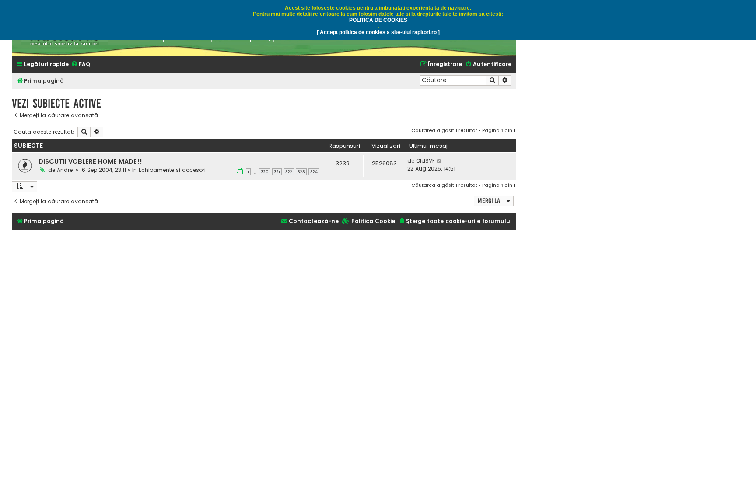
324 (314, 171)
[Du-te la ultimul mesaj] (439, 161)
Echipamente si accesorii (173, 170)
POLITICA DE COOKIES (378, 20)
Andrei (65, 170)
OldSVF (425, 160)
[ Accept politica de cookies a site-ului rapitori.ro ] (378, 32)
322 (288, 171)
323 (301, 171)
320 (265, 171)
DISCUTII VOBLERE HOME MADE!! (90, 161)
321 (277, 171)
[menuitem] (80, 64)
